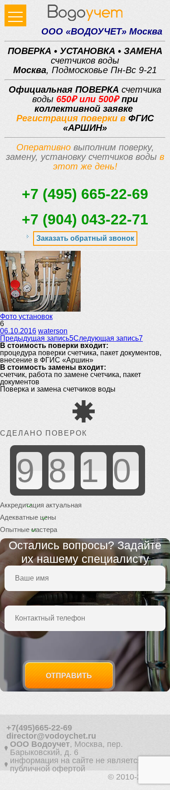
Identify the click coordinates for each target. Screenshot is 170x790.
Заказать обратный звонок (85, 238)
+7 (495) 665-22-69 (85, 194)
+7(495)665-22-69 (39, 727)
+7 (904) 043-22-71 (85, 219)
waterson (53, 331)
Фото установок (26, 316)
